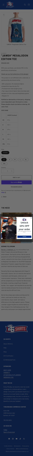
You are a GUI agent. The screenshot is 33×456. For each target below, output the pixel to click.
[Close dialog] (31, 218)
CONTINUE (24, 236)
